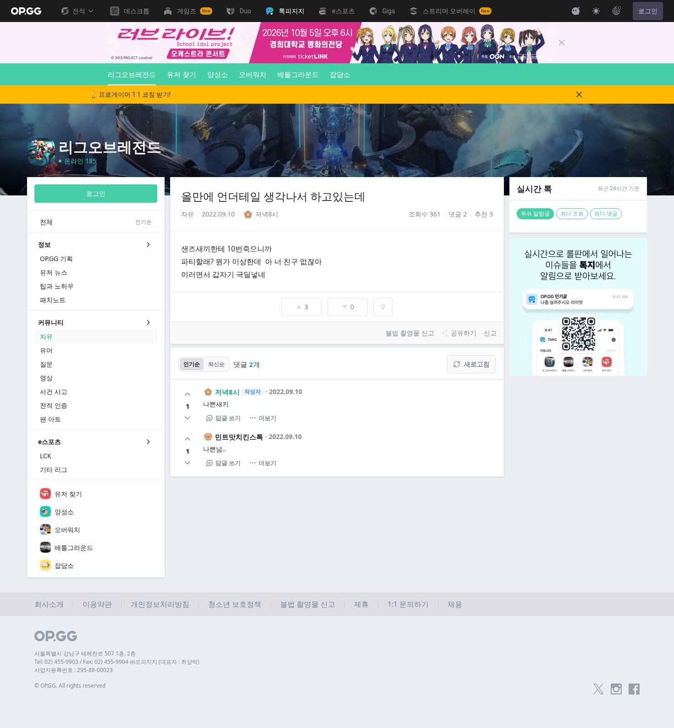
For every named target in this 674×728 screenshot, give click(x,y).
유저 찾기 (181, 74)
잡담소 (340, 74)
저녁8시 (227, 391)
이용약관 (97, 604)
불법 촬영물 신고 (307, 604)
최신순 (216, 364)
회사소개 (49, 604)
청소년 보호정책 (234, 604)
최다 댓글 (606, 213)
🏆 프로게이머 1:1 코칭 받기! (130, 94)
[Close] (561, 42)
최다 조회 (572, 213)
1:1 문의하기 (408, 604)
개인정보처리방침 (160, 604)
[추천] (187, 394)
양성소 (217, 74)
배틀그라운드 (298, 74)
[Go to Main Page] (26, 11)
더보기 (267, 418)
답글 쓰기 (228, 418)
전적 (78, 11)
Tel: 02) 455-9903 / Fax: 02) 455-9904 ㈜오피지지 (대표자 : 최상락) (116, 662)
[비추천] (187, 417)
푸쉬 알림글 (535, 213)
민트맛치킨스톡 (239, 436)
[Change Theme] (596, 11)
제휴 (361, 604)
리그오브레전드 (132, 74)
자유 (187, 214)
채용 (454, 604)
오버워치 (252, 74)
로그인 (647, 11)
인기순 (191, 364)
